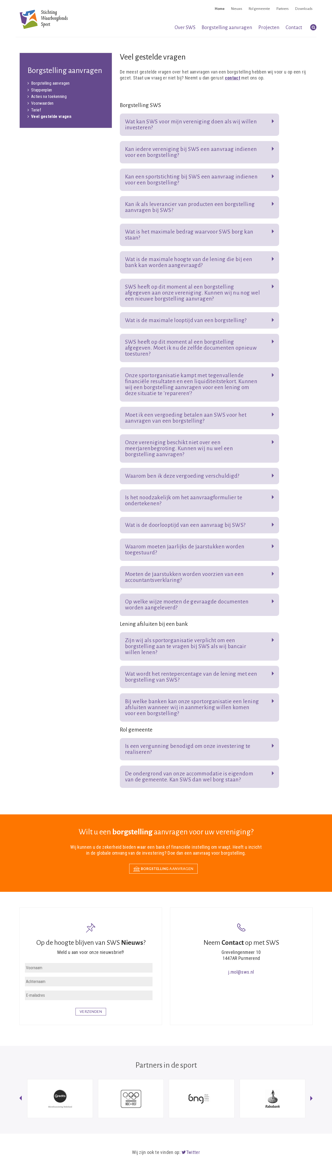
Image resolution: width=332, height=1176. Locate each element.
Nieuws (236, 9)
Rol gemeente (259, 9)
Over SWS (185, 27)
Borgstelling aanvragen (227, 27)
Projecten (268, 27)
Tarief (36, 110)
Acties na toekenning (49, 96)
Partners (282, 9)
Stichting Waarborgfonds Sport (43, 19)
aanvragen (167, 868)
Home (220, 9)
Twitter (193, 1152)
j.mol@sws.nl (241, 972)
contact (232, 78)
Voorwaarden (42, 103)
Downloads (304, 9)
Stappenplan (41, 90)
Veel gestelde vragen (51, 116)
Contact (294, 27)
